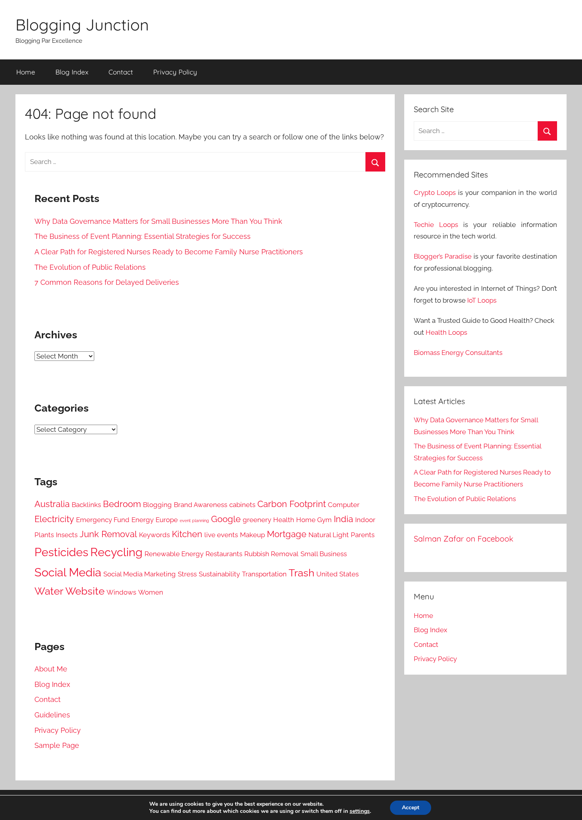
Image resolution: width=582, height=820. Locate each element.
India (343, 519)
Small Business (324, 554)
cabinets (242, 505)
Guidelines (52, 715)
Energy (142, 520)
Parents (363, 535)
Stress (187, 574)
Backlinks (86, 505)
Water (48, 591)
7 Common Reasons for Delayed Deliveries (106, 282)
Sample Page (56, 745)
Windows (121, 592)
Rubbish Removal (271, 554)
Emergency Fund (102, 520)
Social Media (67, 572)
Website (85, 591)
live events (221, 535)
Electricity (54, 519)
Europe (167, 520)
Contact (120, 72)
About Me (50, 669)
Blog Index (71, 72)
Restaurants (223, 554)
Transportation (264, 574)
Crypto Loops (435, 192)
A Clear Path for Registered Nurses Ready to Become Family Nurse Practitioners (168, 252)
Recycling (116, 552)
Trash (301, 573)
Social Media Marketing (139, 574)
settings (360, 811)
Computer (343, 505)
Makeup (252, 535)
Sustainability (219, 574)
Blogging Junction (82, 24)
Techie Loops (436, 225)
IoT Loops (481, 300)
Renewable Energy (174, 554)
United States (337, 574)
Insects (67, 535)
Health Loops (446, 332)
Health (283, 520)
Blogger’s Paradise (443, 256)
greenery (257, 520)
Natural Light (328, 535)
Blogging (157, 505)
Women (150, 592)
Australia (52, 504)
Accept (410, 807)
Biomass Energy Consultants (458, 353)
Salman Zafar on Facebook (464, 538)
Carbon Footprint (291, 504)
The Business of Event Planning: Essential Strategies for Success (142, 236)
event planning (194, 520)
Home (25, 72)
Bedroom (122, 504)
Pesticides (61, 552)
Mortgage (286, 534)
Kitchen (187, 534)
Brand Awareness (200, 505)
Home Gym (314, 520)
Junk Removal (108, 534)
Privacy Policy (175, 72)
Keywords (154, 535)
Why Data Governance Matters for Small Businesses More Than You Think (158, 221)
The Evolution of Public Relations (90, 267)
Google (226, 519)
